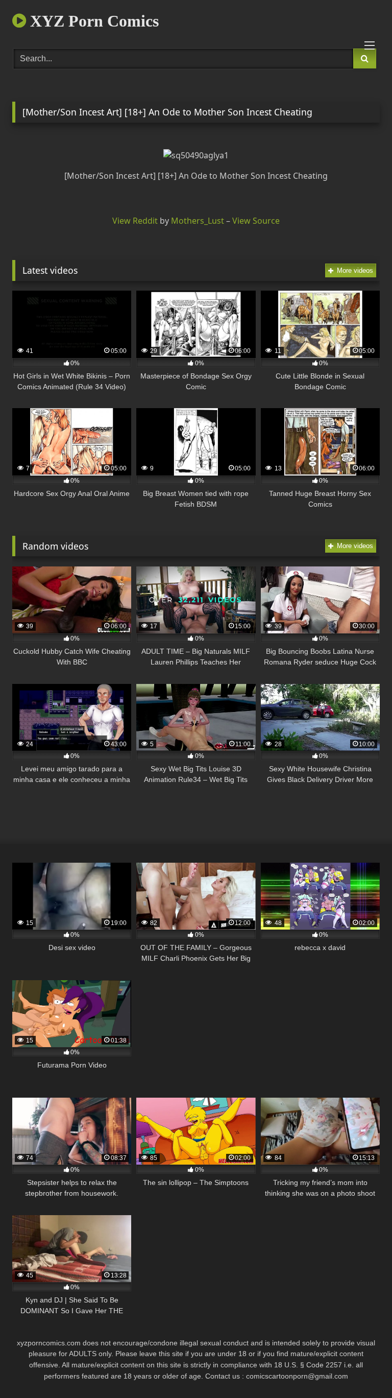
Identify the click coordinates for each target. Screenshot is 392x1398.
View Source (256, 220)
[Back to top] (360, 1368)
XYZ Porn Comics (92, 21)
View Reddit (135, 220)
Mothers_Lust (197, 220)
